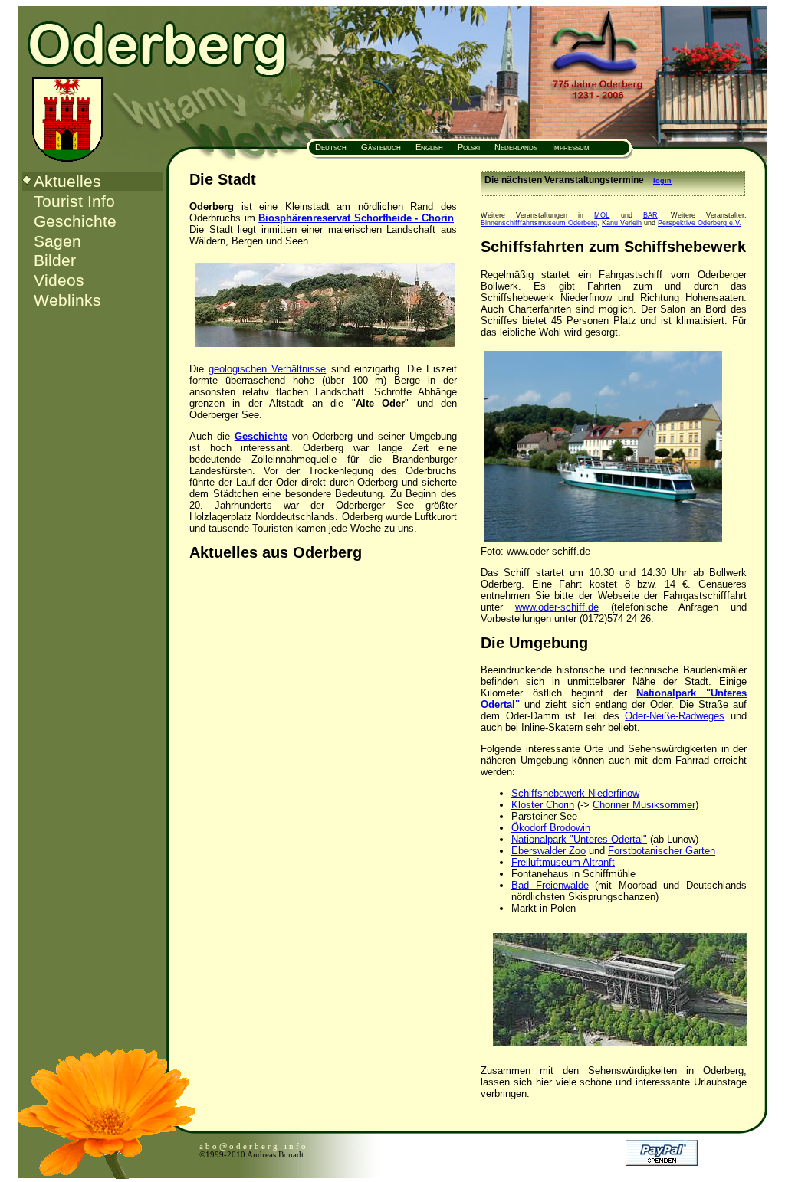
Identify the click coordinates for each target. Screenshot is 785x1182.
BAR (650, 215)
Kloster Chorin (542, 804)
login (662, 181)
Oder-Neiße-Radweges (674, 716)
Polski (469, 147)
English (429, 147)
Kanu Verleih (622, 223)
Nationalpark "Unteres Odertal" (579, 839)
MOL (601, 215)
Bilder (55, 260)
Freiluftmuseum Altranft (563, 862)
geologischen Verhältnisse (267, 369)
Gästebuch (381, 147)
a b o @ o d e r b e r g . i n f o (252, 1146)
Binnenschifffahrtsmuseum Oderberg (539, 223)
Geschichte (75, 221)
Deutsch (330, 147)
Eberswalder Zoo (548, 850)
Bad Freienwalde (550, 885)
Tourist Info (74, 201)
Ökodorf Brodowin (550, 827)
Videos (59, 280)
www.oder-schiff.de (557, 607)
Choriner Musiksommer (644, 804)
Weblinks (67, 300)
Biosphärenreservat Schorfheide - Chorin (356, 218)
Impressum (571, 147)
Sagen (57, 241)
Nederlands (515, 147)
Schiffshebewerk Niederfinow (575, 793)
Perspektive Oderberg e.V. (699, 223)
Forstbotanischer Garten (661, 850)
